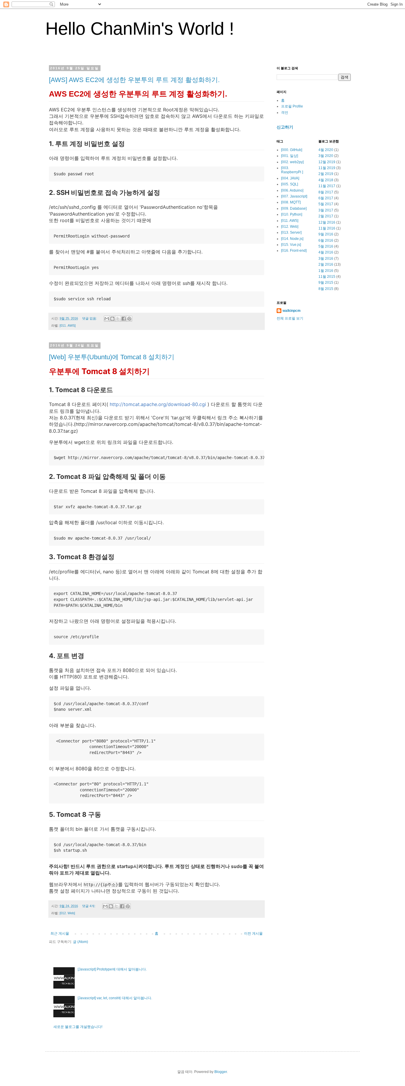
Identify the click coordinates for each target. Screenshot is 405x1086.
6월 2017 (325, 198)
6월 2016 (325, 240)
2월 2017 (325, 216)
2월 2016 (325, 264)
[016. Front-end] (294, 250)
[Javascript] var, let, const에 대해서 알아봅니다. (115, 998)
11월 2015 (326, 277)
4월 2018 (325, 180)
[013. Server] (291, 232)
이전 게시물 (253, 933)
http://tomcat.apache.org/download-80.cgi (158, 404)
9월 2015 (325, 282)
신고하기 (285, 127)
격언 (284, 112)
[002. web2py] (292, 162)
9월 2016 (325, 234)
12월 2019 (326, 162)
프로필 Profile (292, 106)
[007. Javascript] (294, 196)
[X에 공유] (118, 319)
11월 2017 (326, 186)
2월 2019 (325, 174)
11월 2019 (326, 168)
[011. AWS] (68, 325)
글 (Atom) (80, 942)
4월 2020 (325, 150)
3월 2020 (325, 156)
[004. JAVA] (290, 178)
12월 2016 (326, 222)
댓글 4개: (89, 906)
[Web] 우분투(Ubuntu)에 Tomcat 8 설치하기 (111, 357)
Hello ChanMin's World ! (139, 29)
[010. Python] (291, 214)
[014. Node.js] (292, 239)
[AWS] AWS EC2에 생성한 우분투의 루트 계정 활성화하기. (134, 80)
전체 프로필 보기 (290, 318)
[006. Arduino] (292, 190)
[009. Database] (294, 208)
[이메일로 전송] (107, 319)
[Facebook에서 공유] (124, 319)
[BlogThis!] (112, 319)
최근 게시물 (59, 933)
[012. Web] (67, 913)
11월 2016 (326, 228)
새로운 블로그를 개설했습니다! (77, 1027)
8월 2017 (325, 192)
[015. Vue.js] (291, 245)
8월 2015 (325, 289)
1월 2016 (325, 271)
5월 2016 (325, 246)
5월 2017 (325, 204)
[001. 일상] (289, 156)
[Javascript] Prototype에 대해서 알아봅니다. (112, 969)
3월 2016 (325, 258)
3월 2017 (325, 210)
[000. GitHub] (291, 150)
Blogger (220, 1072)
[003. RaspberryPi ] (292, 170)
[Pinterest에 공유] (129, 319)
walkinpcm (292, 311)
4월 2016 (325, 252)
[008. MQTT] (291, 202)
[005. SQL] (289, 184)
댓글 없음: (90, 318)
